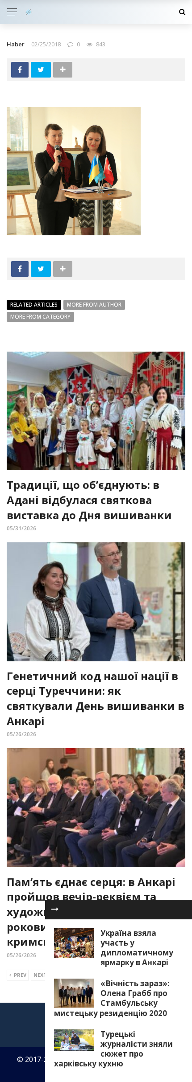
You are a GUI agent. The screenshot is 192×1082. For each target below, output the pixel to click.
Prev (20, 974)
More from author (94, 304)
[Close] (55, 909)
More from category (40, 316)
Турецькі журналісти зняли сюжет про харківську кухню (113, 1049)
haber (16, 44)
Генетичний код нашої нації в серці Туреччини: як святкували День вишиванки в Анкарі (95, 698)
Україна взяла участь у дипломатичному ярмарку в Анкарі (136, 947)
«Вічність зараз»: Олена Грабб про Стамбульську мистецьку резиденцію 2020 (112, 998)
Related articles (34, 304)
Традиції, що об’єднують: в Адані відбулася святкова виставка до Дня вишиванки (89, 499)
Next (40, 974)
